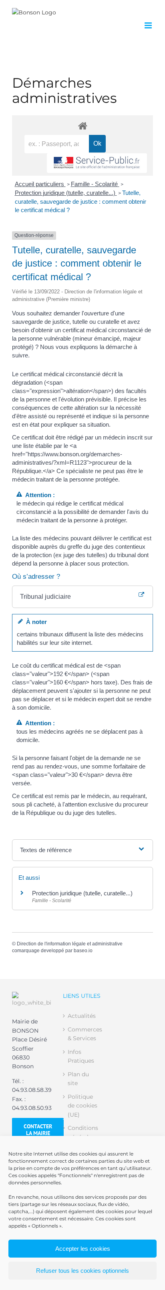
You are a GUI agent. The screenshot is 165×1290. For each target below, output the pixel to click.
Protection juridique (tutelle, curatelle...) (66, 192)
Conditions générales (83, 1132)
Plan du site (78, 1079)
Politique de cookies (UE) (82, 1105)
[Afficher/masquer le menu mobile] (149, 25)
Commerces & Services (83, 1034)
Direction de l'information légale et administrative (70, 944)
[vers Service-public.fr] (97, 163)
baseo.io (83, 950)
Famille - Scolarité (95, 184)
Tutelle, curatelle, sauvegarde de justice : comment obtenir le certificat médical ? (80, 201)
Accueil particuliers (40, 184)
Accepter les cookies (82, 1248)
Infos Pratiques (81, 1056)
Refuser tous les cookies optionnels (82, 1270)
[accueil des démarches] (82, 125)
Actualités (82, 1015)
